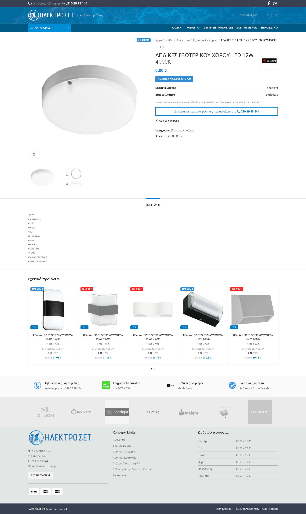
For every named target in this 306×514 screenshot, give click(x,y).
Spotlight (272, 88)
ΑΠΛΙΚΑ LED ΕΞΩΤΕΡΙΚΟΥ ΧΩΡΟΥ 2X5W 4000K (103, 336)
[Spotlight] (117, 412)
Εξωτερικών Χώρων (205, 40)
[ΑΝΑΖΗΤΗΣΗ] (268, 15)
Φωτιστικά (183, 40)
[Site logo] (51, 15)
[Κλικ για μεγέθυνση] (34, 155)
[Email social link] (173, 136)
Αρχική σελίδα (164, 40)
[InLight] (189, 412)
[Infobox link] (57, 385)
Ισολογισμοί (223, 508)
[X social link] (169, 136)
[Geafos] (224, 412)
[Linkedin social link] (181, 136)
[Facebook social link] (165, 136)
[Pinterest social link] (177, 136)
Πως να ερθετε (39, 475)
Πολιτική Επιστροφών (126, 463)
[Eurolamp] (260, 412)
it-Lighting (153, 412)
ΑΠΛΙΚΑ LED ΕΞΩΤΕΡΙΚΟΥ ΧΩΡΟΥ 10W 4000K (203, 336)
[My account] (276, 15)
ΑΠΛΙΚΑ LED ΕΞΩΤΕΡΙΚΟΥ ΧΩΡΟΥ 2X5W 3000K (153, 336)
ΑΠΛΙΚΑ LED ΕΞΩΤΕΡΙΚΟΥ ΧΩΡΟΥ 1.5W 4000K (253, 336)
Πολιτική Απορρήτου (246, 508)
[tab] (153, 203)
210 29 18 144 (77, 3)
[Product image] (53, 309)
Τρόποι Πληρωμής (124, 451)
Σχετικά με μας (122, 445)
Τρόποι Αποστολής (124, 457)
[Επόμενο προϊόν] (163, 47)
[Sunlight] (46, 412)
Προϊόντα (119, 439)
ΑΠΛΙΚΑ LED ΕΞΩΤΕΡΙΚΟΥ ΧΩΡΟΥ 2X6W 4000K (53, 336)
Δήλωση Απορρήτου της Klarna (132, 469)
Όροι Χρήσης (270, 508)
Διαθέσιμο (272, 94)
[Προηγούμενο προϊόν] (157, 47)
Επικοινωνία (120, 475)
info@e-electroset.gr (44, 466)
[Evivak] (81, 412)
